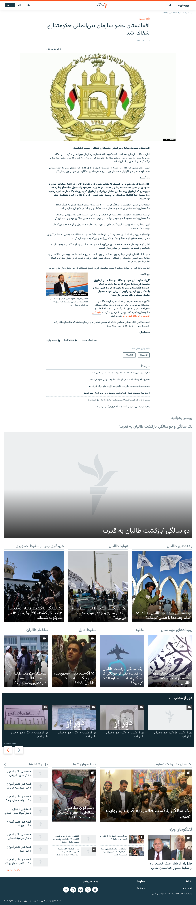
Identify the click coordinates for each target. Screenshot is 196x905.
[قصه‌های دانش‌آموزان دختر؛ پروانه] (40, 824)
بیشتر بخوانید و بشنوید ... (14, 869)
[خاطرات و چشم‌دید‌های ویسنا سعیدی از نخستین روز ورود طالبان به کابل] (136, 851)
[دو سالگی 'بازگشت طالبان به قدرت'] (98, 485)
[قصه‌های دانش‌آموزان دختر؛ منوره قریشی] (40, 774)
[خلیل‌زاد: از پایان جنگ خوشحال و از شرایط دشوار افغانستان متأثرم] (170, 847)
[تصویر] (28, 5)
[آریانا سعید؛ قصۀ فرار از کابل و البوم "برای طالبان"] (136, 839)
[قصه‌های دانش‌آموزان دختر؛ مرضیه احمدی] (40, 837)
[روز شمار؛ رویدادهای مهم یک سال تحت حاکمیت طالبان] (170, 661)
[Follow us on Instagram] (73, 890)
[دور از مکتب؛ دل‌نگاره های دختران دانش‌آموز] (170, 717)
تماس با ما (187, 888)
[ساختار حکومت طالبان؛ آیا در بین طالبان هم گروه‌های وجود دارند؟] (26, 661)
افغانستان (144, 19)
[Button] (54, 49)
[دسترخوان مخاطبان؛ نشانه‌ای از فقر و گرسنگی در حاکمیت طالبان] (74, 796)
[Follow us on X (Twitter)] (88, 890)
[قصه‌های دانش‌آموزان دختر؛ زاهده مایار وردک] (40, 799)
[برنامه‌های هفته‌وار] (19, 5)
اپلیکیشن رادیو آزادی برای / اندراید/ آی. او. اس (172, 894)
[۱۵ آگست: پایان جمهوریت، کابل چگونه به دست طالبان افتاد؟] (74, 661)
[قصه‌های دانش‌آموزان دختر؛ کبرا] (40, 849)
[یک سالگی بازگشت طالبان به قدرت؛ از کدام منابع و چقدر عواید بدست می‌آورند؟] (98, 586)
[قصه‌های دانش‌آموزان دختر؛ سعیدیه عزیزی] (40, 786)
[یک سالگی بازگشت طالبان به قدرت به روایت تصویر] (146, 796)
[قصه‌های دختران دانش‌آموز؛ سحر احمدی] (40, 811)
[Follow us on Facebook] (95, 890)
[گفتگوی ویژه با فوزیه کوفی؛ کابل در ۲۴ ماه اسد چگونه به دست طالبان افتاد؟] (88, 839)
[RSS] (66, 890)
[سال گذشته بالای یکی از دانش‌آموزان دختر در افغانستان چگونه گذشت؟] (88, 851)
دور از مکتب (183, 698)
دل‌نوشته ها (38, 764)
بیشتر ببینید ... (10, 743)
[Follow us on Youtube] (80, 890)
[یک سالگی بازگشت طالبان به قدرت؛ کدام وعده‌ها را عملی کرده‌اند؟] (162, 586)
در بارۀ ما (141, 888)
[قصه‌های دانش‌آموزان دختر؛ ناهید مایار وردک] (40, 862)
